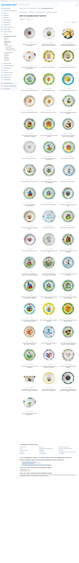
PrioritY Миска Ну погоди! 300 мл (67, 181)
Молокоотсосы (23, 446)
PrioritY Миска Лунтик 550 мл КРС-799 (67, 67)
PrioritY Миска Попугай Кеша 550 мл (48, 204)
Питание (6, 34)
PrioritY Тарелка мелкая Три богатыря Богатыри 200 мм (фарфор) (29, 321)
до (27, 19)
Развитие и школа (7, 74)
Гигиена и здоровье (8, 31)
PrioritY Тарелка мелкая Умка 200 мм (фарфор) (49, 344)
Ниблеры (6, 57)
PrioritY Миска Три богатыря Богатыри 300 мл (68, 205)
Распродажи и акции (8, 83)
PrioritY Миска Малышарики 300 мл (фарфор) (68, 367)
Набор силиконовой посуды (11, 49)
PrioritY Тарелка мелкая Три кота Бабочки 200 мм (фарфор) (30, 344)
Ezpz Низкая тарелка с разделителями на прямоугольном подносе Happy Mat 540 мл (37, 465)
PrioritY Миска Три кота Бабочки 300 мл (29, 112)
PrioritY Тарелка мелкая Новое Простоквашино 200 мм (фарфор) (49, 274)
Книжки (5, 70)
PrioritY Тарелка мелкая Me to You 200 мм (49, 251)
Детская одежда (7, 20)
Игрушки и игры (7, 24)
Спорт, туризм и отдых (8, 27)
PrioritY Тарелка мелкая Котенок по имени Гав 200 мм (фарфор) (29, 136)
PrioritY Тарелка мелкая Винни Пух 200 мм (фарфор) (68, 251)
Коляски (5, 13)
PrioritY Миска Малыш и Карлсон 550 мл (29, 181)
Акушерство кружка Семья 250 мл (28, 463)
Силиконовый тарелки (10, 48)
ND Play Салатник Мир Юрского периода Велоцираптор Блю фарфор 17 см (68, 390)
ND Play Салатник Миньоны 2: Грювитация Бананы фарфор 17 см (48, 45)
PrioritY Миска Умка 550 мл (48, 227)
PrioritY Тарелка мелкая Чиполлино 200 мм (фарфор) (29, 367)
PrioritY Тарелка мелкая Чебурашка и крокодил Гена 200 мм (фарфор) (68, 344)
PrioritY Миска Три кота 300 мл (48, 90)
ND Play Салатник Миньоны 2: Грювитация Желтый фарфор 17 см (48, 390)
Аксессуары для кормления (10, 36)
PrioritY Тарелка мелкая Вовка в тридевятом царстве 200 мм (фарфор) (29, 274)
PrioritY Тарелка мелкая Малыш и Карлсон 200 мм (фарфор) (68, 136)
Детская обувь (7, 22)
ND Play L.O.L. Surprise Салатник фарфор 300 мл (30, 45)
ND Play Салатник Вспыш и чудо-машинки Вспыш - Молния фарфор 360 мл (29, 390)
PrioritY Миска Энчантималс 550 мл (29, 250)
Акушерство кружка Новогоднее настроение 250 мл (31, 462)
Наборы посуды (8, 47)
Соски (5, 39)
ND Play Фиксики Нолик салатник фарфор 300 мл (29, 414)
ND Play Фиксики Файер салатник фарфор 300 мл (29, 68)
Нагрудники (7, 53)
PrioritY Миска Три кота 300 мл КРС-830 (67, 90)
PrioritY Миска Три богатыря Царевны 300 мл (29, 228)
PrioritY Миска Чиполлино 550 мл (67, 227)
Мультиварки (61, 453)
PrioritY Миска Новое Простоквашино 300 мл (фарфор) (49, 182)
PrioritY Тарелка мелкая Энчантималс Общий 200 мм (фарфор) (49, 367)
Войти (77, 5)
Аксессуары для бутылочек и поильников (67, 451)
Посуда (6, 44)
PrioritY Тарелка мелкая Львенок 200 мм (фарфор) (49, 136)
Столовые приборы (8, 52)
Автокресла (6, 15)
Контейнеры (7, 58)
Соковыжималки (42, 453)
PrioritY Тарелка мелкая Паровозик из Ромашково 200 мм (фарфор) (29, 297)
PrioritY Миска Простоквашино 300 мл (29, 90)
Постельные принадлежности (10, 10)
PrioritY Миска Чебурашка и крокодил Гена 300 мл (68, 113)
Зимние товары (7, 29)
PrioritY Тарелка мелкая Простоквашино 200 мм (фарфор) (68, 297)
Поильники (6, 55)
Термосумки (6, 60)
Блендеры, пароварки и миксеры (65, 448)
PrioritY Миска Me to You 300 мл (29, 158)
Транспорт (6, 17)
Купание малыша (7, 63)
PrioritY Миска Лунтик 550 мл (48, 67)
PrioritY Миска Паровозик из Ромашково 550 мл (29, 205)
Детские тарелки (8, 45)
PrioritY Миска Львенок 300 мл (67, 158)
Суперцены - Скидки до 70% (10, 86)
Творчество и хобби (8, 72)
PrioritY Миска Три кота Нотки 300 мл (48, 112)
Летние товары (7, 79)
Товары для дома (7, 77)
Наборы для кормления (63, 446)
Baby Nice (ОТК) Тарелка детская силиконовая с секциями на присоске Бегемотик (36, 464)
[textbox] (38, 4)
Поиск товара (21, 4)
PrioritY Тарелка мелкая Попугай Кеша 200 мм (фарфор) (48, 297)
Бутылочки (6, 38)
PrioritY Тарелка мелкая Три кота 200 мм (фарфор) (49, 321)
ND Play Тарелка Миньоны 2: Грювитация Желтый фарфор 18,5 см (68, 45)
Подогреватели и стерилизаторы (46, 448)
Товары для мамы (7, 67)
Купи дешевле (7, 88)
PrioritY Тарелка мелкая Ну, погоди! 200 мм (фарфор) (68, 274)
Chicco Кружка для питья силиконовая (28, 461)
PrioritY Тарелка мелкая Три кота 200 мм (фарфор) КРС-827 (68, 321)
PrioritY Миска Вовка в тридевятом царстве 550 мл (48, 159)
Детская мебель (7, 8)
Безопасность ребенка (9, 65)
